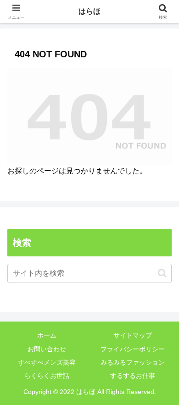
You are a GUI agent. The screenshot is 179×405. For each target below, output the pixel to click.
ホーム (46, 335)
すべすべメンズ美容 (47, 362)
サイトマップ (132, 335)
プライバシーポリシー (133, 349)
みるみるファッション (133, 362)
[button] (162, 273)
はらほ (89, 11)
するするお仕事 (132, 375)
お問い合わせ (47, 349)
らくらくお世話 (46, 375)
